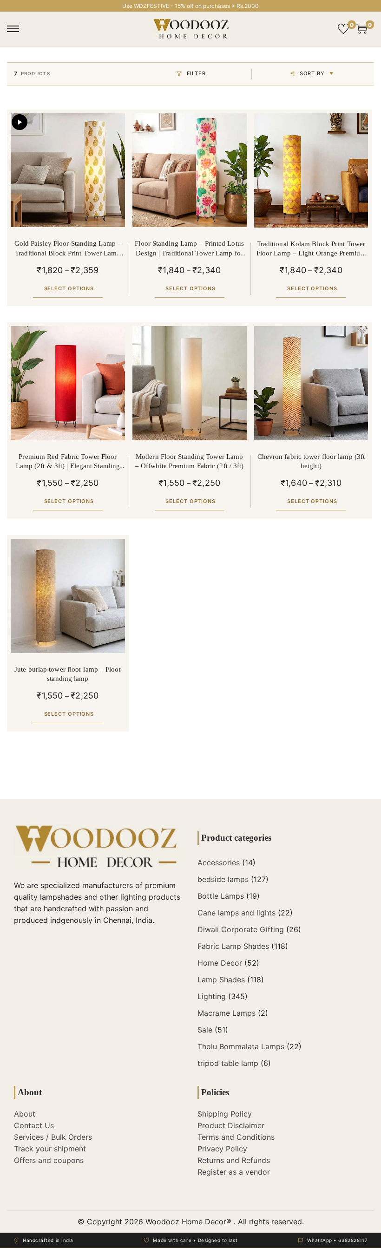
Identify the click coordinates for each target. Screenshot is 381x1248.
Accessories (218, 862)
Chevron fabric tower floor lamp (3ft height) (311, 461)
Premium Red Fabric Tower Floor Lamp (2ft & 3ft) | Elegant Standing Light (68, 462)
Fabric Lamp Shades (233, 946)
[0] (343, 28)
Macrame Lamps (226, 1013)
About (24, 1113)
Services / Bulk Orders (53, 1137)
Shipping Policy (224, 1113)
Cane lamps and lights (236, 912)
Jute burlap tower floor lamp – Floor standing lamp (67, 674)
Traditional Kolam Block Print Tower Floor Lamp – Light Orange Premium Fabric (311, 249)
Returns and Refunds (233, 1160)
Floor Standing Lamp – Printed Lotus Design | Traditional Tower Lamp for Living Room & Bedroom (189, 249)
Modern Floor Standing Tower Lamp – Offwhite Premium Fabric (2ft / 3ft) (189, 461)
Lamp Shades (221, 979)
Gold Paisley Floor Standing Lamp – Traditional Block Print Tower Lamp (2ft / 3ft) (67, 249)
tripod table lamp (227, 1063)
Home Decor (219, 962)
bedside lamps (223, 879)
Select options (69, 288)
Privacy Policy (222, 1148)
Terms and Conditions (236, 1137)
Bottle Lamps (220, 896)
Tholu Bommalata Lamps (240, 1046)
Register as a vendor (233, 1171)
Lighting (211, 996)
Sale (204, 1029)
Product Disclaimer (230, 1125)
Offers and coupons (49, 1160)
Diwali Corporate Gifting (240, 929)
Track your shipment (50, 1148)
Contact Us (34, 1125)
